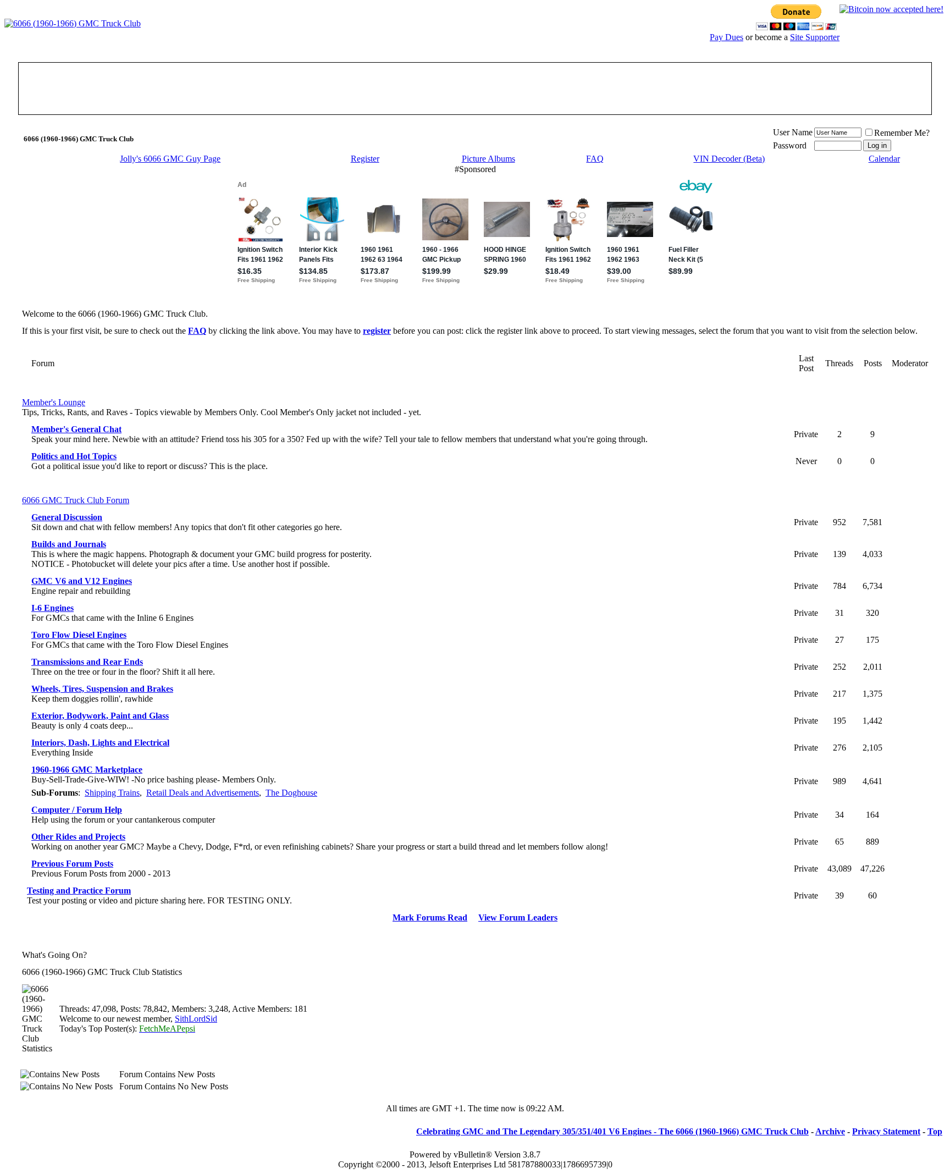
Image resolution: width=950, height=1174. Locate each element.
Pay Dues (726, 37)
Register (365, 158)
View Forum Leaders (517, 917)
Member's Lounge (53, 402)
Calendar (884, 158)
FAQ (595, 158)
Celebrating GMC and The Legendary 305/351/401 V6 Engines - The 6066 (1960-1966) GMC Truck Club (612, 1131)
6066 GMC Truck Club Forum (75, 500)
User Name (793, 132)
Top (934, 1131)
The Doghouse (291, 792)
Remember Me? (902, 132)
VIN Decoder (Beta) (729, 158)
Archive (830, 1131)
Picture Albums (488, 158)
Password (790, 145)
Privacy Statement (886, 1131)
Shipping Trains (112, 792)
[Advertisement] (475, 88)
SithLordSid (196, 1018)
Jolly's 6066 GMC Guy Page (170, 158)
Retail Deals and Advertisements (202, 792)
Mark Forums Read (430, 917)
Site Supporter (814, 37)
